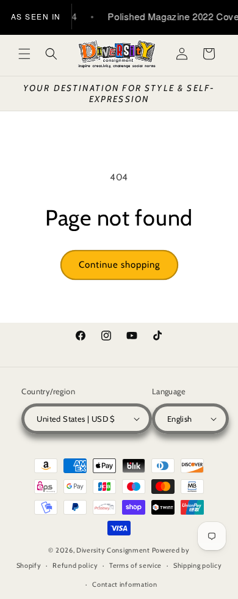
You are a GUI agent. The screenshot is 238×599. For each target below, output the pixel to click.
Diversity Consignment (113, 550)
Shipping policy (197, 565)
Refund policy (75, 565)
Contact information (124, 584)
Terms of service (135, 565)
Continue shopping (119, 264)
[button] (24, 53)
